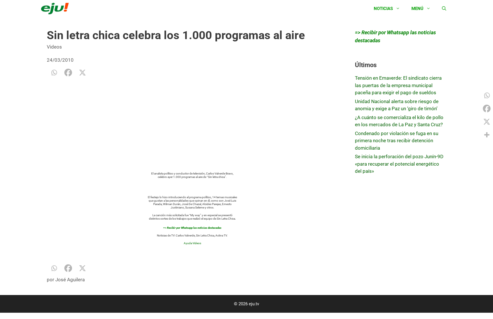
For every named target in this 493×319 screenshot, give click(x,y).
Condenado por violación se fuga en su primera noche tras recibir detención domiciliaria (396, 141)
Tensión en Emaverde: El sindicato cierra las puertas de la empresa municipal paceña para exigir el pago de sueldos (398, 85)
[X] (82, 72)
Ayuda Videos (192, 243)
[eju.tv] (56, 8)
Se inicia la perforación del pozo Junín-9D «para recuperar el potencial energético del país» (399, 164)
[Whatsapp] (53, 72)
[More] (487, 134)
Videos (54, 47)
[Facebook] (68, 72)
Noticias (383, 8)
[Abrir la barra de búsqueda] (444, 8)
